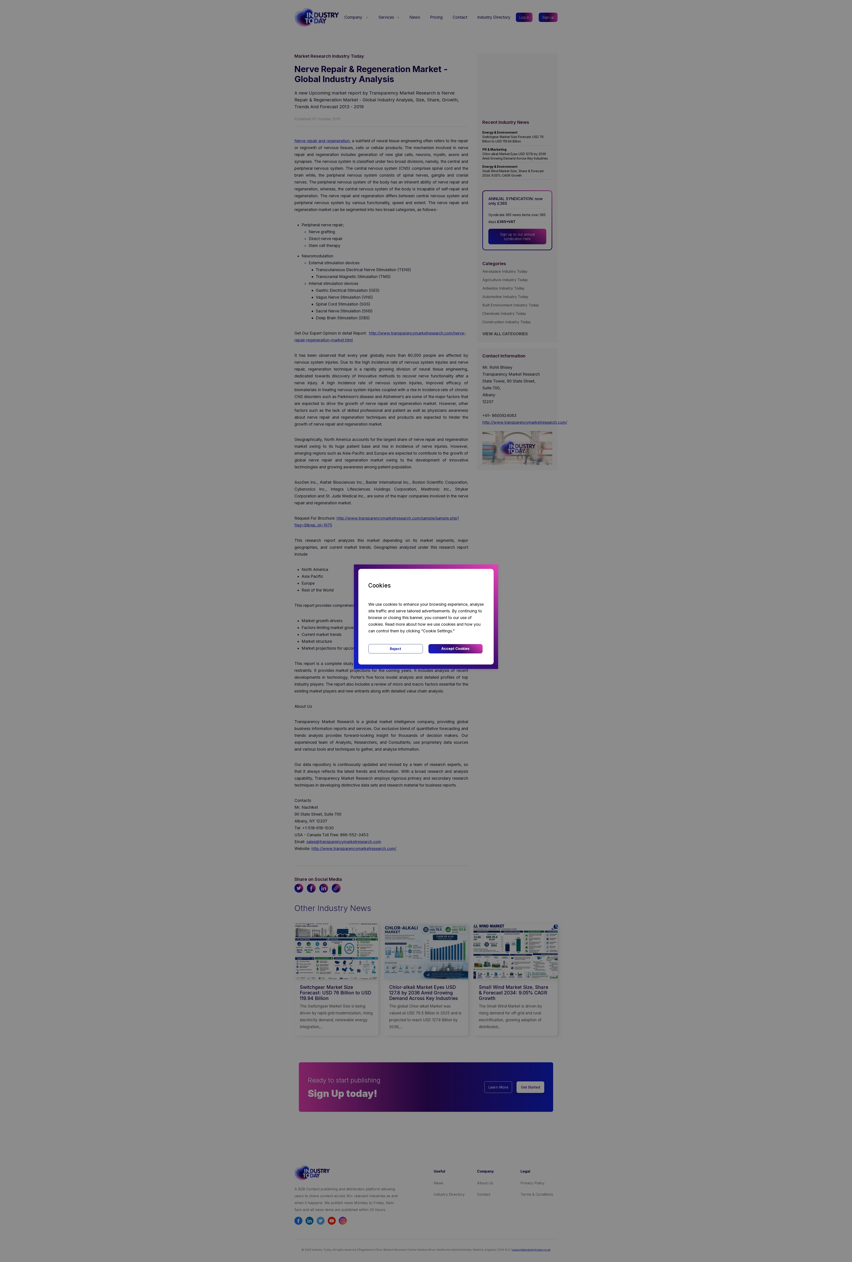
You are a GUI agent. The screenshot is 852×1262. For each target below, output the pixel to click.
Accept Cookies (455, 648)
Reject (395, 649)
